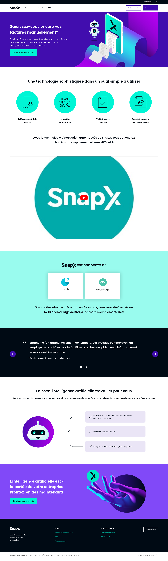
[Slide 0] (81, 367)
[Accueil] (15, 7)
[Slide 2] (87, 367)
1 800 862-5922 (147, 2)
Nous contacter (150, 8)
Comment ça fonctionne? (34, 8)
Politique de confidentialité (146, 555)
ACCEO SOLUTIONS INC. (19, 555)
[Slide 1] (84, 367)
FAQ (49, 8)
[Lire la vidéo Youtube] (84, 197)
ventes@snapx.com (108, 533)
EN (157, 2)
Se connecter (134, 8)
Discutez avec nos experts (23, 52)
